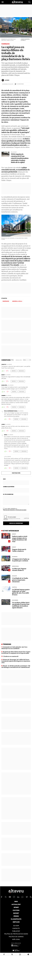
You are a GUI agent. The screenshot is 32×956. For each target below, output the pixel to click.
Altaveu (7, 80)
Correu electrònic (8, 486)
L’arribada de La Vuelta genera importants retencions (20, 579)
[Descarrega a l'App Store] (16, 950)
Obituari (16, 922)
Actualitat (16, 904)
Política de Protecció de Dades (16, 934)
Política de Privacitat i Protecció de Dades (14, 510)
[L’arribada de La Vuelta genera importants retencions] (5, 577)
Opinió (16, 907)
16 (4, 407)
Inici (16, 901)
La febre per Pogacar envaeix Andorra (19, 569)
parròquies (6, 301)
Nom (4, 479)
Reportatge (15, 566)
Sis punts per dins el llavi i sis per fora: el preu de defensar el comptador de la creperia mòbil (15, 652)
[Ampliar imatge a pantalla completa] (28, 20)
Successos (15, 600)
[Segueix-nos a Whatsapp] (22, 897)
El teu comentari (8, 494)
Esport (14, 534)
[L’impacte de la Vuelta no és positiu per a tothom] (5, 558)
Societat (14, 576)
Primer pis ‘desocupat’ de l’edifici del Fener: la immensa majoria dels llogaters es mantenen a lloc (15, 661)
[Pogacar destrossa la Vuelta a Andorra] (5, 549)
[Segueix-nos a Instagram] (14, 897)
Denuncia (21, 371)
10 (4, 430)
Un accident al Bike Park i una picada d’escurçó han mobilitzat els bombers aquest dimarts (21, 605)
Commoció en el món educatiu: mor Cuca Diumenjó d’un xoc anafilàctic (14, 647)
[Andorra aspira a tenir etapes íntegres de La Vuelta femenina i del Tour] (5, 536)
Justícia (14, 587)
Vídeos (16, 916)
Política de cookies (16, 936)
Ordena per (19, 360)
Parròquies (5, 44)
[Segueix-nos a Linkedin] (18, 897)
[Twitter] (12, 954)
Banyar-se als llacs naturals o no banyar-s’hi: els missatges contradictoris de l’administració (15, 666)
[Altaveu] (17, 2)
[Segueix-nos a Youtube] (10, 897)
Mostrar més (16, 473)
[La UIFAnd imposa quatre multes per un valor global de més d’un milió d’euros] (5, 589)
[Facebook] (4, 954)
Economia (14, 556)
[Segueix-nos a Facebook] (1, 897)
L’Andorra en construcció (10, 656)
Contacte (16, 928)
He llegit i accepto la (14, 509)
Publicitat (16, 931)
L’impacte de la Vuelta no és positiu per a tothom (20, 560)
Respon (14, 371)
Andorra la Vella (17, 301)
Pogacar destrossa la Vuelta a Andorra (19, 550)
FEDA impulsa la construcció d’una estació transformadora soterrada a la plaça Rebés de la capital (19, 158)
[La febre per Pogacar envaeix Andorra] (5, 568)
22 (4, 391)
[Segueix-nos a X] (6, 897)
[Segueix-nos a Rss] (31, 897)
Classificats (16, 919)
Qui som (16, 925)
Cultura (16, 910)
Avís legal (16, 939)
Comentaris (20, 84)
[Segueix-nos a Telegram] (27, 897)
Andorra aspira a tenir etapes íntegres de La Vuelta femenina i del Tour (19, 539)
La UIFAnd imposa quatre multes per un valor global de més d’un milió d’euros (21, 592)
